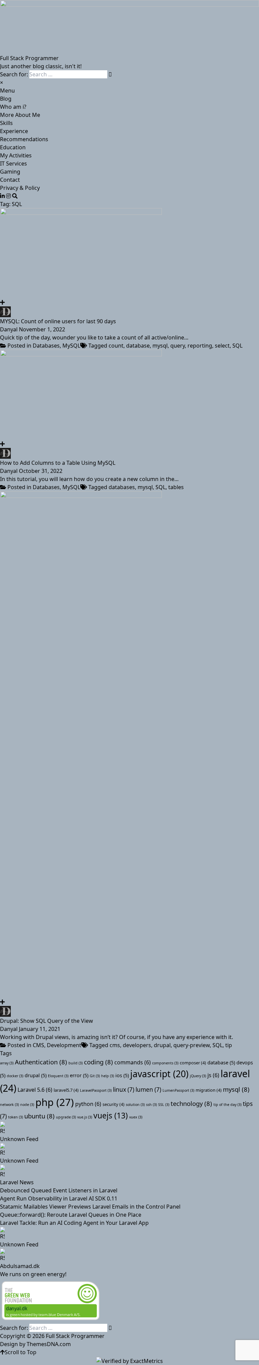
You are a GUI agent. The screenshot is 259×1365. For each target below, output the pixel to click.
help (107, 1075)
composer (193, 1063)
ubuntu (39, 1116)
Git (95, 1075)
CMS (38, 1045)
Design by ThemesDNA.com (35, 1344)
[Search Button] (15, 196)
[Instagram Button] (8, 196)
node (27, 1104)
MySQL (71, 345)
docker (15, 1075)
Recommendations (24, 139)
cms (115, 1045)
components (165, 1063)
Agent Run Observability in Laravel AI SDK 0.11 (58, 1198)
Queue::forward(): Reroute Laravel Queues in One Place (70, 1214)
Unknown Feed (19, 1139)
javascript (159, 1074)
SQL (237, 345)
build (75, 1063)
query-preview (191, 1045)
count (116, 345)
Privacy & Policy (20, 188)
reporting (200, 345)
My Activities (16, 155)
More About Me (20, 115)
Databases (46, 345)
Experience (14, 131)
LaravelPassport (96, 1090)
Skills (6, 123)
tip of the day (227, 1104)
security (113, 1104)
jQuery (198, 1075)
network (9, 1104)
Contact (10, 179)
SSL (163, 1104)
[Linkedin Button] (2, 196)
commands (132, 1062)
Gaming (10, 171)
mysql (160, 345)
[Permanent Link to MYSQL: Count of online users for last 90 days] (129, 253)
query (177, 345)
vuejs (110, 1115)
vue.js (84, 1117)
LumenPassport (178, 1090)
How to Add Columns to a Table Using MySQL (57, 462)
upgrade (66, 1117)
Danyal (9, 329)
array (6, 1063)
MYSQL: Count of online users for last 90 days (58, 321)
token (15, 1117)
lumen (148, 1089)
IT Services (13, 163)
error (79, 1075)
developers (137, 1045)
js (213, 1075)
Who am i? (13, 106)
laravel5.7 (66, 1090)
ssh (151, 1104)
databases (122, 487)
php (54, 1102)
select (222, 345)
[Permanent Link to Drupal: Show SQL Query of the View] (129, 744)
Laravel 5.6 (35, 1089)
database (138, 345)
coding (98, 1062)
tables (176, 487)
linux (123, 1089)
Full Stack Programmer (29, 58)
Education (13, 147)
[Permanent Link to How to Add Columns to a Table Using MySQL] (129, 395)
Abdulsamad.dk (20, 1266)
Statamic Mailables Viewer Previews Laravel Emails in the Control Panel (90, 1206)
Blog (5, 98)
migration (209, 1090)
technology (191, 1103)
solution (135, 1104)
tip (228, 1045)
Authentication (41, 1062)
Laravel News (17, 1182)
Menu (7, 90)
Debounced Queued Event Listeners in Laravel (58, 1190)
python (88, 1104)
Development (64, 1045)
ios (122, 1075)
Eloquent (58, 1075)
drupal (162, 1045)
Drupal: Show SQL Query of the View (46, 1021)
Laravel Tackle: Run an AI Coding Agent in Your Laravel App (74, 1223)
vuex (135, 1117)
